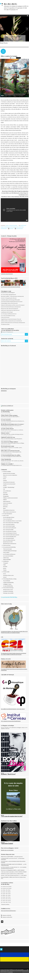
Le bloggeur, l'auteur (7, 584)
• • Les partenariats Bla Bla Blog (9, 547)
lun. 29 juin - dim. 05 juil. (5, 890)
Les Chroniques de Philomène (9, 554)
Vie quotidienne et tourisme (8, 510)
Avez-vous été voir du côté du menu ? (8, 910)
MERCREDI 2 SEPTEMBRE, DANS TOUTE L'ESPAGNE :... (12, 864)
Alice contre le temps (9, 56)
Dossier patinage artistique (8, 517)
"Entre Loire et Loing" (7, 549)
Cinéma (7, 225)
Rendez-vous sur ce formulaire (7, 850)
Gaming (5, 480)
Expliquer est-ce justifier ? (7, 464)
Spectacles (5, 506)
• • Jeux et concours (7, 545)
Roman (4, 568)
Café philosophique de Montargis (10, 550)
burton (22, 225)
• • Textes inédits (6, 571)
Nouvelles (5, 566)
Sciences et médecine (7, 503)
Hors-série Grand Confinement (9, 527)
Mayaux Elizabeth (4, 877)
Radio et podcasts (6, 501)
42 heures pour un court (8, 589)
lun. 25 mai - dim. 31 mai (6, 898)
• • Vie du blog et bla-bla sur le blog (9, 578)
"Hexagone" (5, 563)
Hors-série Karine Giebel (8, 529)
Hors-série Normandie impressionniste (11, 534)
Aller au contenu (4, 1)
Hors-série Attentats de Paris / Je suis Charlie (12, 520)
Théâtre (4, 570)
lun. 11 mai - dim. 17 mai (6, 902)
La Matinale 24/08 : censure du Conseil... (9, 858)
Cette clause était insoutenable (7, 871)
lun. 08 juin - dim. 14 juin (6, 895)
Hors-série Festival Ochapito (9, 526)
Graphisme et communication (9, 483)
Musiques (5, 492)
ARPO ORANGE (21, 870)
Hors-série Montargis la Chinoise (10, 533)
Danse (4, 478)
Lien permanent (19, 228)
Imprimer (11, 228)
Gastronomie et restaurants (9, 482)
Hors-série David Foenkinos (8, 524)
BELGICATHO (20, 873)
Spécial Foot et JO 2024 (7, 541)
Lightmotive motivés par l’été (8, 437)
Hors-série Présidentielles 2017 (9, 536)
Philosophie (5, 494)
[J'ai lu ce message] (27, 969)
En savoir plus (10, 971)
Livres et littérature (7, 490)
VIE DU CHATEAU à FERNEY (21, 871)
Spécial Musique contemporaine (9, 543)
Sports (4, 508)
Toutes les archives (5, 904)
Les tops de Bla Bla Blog (8, 586)
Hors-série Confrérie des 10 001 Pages (11, 522)
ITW (4, 489)
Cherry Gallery (6, 552)
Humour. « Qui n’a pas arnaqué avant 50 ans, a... (10, 875)
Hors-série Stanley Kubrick (8, 538)
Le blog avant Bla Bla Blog (8, 582)
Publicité (5, 499)
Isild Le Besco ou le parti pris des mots (10, 450)
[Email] (2, 921)
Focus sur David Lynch (7, 519)
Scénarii (4, 577)
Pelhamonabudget (7, 559)
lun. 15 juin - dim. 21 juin (6, 893)
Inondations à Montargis (8, 591)
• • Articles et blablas (13, 225)
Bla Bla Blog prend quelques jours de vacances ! (12, 424)
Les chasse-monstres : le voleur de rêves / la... (10, 867)
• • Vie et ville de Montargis (8, 587)
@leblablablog (4, 390)
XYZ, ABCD (24, 875)
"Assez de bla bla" (6, 580)
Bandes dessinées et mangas (9, 473)
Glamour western (5, 433)
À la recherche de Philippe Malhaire (9, 441)
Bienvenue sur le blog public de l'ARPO (8, 870)
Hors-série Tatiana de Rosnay (9, 540)
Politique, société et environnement (10, 497)
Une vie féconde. (4, 861)
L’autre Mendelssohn (6, 459)
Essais (4, 573)
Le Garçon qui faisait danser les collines (10, 455)
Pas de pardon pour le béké (7, 446)
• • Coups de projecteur (7, 513)
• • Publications (6, 561)
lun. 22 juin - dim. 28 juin (6, 891)
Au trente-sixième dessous (7, 428)
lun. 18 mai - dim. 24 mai (6, 900)
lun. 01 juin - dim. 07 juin (6, 897)
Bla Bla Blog (10, 4)
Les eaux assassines (6, 419)
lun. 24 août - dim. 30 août (6, 886)
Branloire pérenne (19, 856)
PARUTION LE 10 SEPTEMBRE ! (7, 856)
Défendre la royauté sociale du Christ (8, 873)
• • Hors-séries (6, 515)
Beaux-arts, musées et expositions (10, 475)
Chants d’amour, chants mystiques (9, 415)
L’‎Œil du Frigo (6, 557)
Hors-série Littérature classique (9, 531)
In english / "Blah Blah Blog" (8, 487)
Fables (4, 564)
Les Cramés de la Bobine (8, 556)
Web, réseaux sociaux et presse (9, 511)
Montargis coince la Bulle (8, 593)
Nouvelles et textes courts (8, 575)
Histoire (4, 485)
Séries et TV (5, 504)
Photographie (6, 496)
